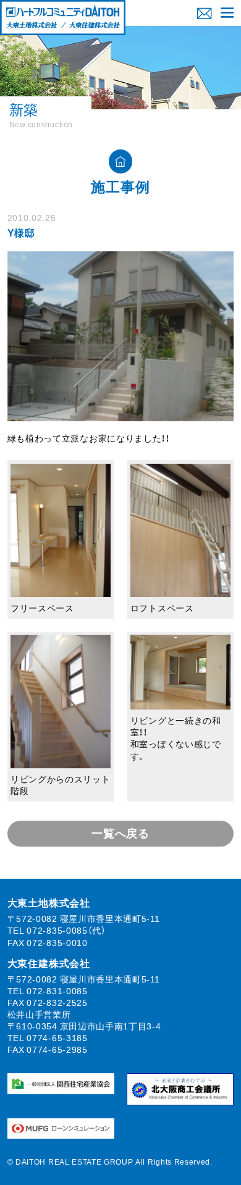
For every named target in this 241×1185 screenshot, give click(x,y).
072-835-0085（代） (66, 930)
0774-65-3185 (57, 1037)
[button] (227, 13)
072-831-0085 (57, 990)
